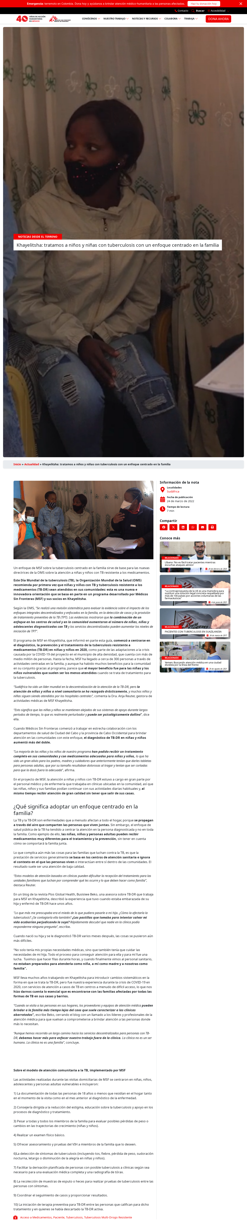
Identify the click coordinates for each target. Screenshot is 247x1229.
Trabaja (189, 18)
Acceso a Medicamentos (36, 1217)
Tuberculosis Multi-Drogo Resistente (108, 1217)
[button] (163, 527)
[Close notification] (241, 3)
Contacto (182, 10)
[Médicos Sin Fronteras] (43, 19)
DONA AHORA (218, 19)
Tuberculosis (74, 1217)
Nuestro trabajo (114, 18)
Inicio (17, 464)
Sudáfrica (173, 491)
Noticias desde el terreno (37, 236)
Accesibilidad (218, 10)
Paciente (58, 1217)
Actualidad (31, 464)
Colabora (170, 18)
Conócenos (89, 18)
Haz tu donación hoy (204, 3)
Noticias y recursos (145, 18)
